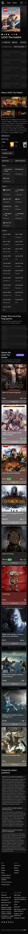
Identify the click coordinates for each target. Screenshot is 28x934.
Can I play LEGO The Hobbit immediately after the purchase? (12, 808)
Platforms (4, 186)
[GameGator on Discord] (11, 922)
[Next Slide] (24, 102)
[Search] (21, 2)
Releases (4, 230)
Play (16, 42)
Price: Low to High (19, 46)
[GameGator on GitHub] (13, 922)
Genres (4, 165)
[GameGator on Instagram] (2, 922)
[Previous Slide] (4, 102)
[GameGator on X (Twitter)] (8, 922)
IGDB (21, 930)
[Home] (2, 2)
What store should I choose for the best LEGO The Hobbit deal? (12, 830)
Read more (5, 135)
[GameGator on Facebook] (4, 922)
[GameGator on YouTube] (6, 922)
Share (24, 42)
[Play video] (14, 102)
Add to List (7, 42)
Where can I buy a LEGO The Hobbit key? (12, 777)
